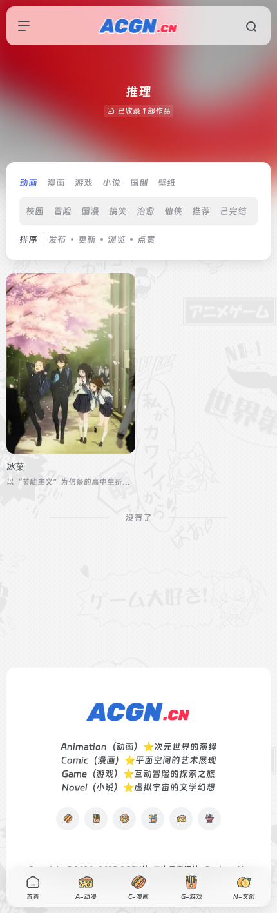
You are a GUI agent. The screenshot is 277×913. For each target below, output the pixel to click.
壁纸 (167, 182)
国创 (139, 182)
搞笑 (118, 211)
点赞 (146, 239)
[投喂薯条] (96, 818)
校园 (35, 211)
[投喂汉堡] (67, 818)
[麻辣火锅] (209, 818)
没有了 (138, 517)
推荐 (201, 211)
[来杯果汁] (152, 818)
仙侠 (173, 211)
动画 (28, 182)
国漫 (90, 211)
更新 (87, 239)
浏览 (117, 239)
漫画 (56, 182)
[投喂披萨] (124, 818)
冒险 (62, 211)
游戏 (84, 182)
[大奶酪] (181, 818)
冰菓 (15, 466)
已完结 (233, 211)
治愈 (146, 211)
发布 (57, 239)
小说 (111, 182)
